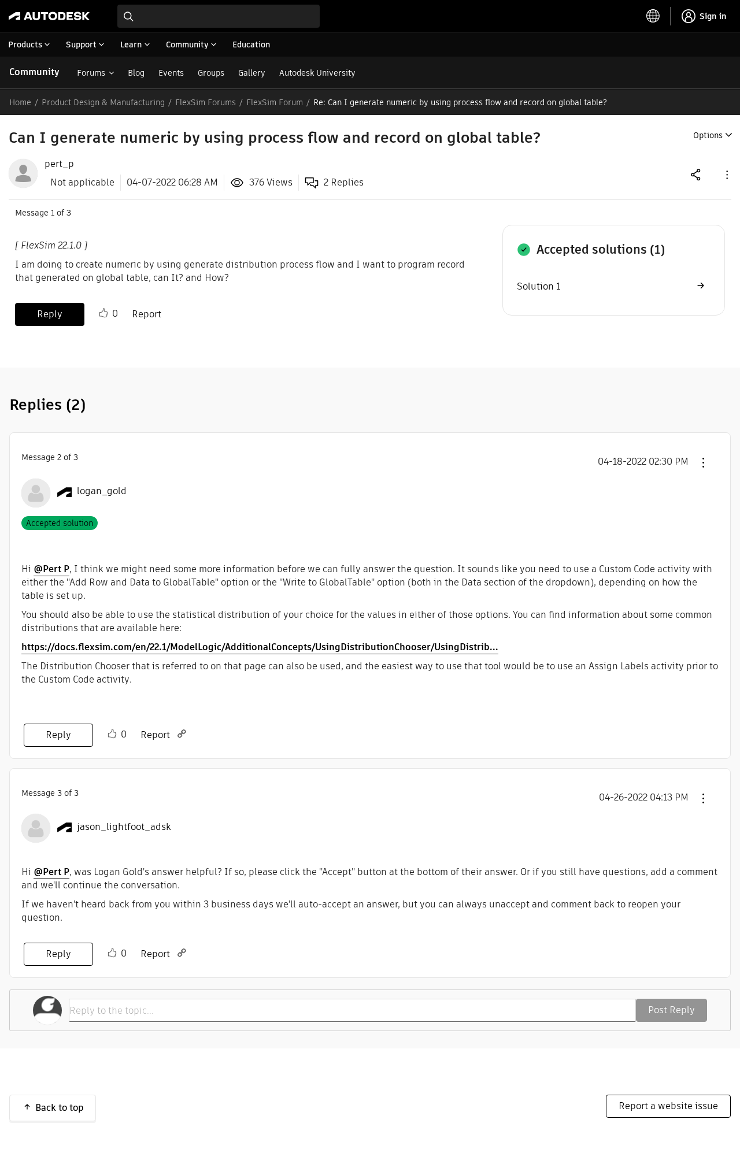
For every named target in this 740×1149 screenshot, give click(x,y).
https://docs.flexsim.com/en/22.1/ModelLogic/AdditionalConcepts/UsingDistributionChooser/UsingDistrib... (259, 647)
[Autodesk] (49, 16)
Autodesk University (317, 73)
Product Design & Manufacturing (103, 102)
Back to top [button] (59, 1107)
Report (146, 314)
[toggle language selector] (653, 16)
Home (20, 102)
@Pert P (51, 569)
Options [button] (708, 135)
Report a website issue (668, 1106)
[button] (726, 174)
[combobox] (218, 16)
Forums (91, 73)
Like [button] (103, 313)
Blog (136, 73)
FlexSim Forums (205, 102)
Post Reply (671, 1010)
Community (34, 72)
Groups (211, 73)
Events (171, 73)
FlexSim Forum (274, 102)
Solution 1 (538, 286)
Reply (49, 314)
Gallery (251, 73)
